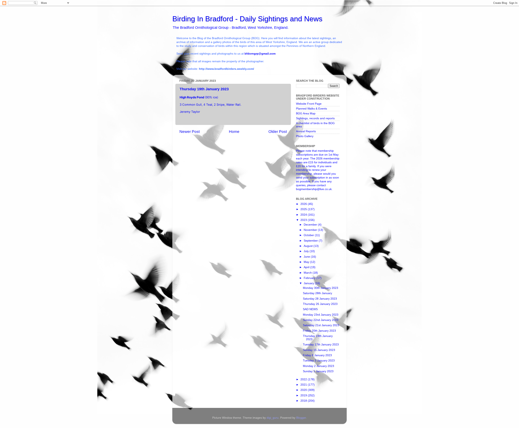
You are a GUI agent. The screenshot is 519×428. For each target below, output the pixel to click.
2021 (304, 384)
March (308, 272)
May (307, 261)
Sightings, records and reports (315, 118)
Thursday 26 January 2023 (320, 303)
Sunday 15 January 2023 (319, 350)
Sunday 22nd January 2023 (320, 320)
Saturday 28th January (317, 293)
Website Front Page (309, 103)
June (307, 256)
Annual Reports (306, 131)
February (310, 278)
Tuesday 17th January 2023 (321, 344)
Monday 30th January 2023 (320, 287)
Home (234, 131)
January (309, 283)
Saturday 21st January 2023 (321, 325)
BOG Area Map (305, 113)
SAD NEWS (310, 309)
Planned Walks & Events (311, 108)
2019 (304, 395)
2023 (304, 220)
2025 (304, 209)
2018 (304, 400)
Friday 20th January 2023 (319, 330)
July (307, 251)
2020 (304, 389)
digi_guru (273, 417)
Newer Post (189, 131)
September (311, 240)
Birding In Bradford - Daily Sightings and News (247, 19)
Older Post (277, 131)
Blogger (301, 417)
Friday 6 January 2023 (317, 355)
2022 (304, 379)
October (309, 235)
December (311, 224)
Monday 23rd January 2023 (320, 314)
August (308, 245)
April (307, 267)
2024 (304, 214)
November (311, 229)
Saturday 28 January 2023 (320, 298)
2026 (304, 203)
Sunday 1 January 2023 (318, 371)
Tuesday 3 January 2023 (319, 360)
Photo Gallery (304, 136)
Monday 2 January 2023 (318, 366)
